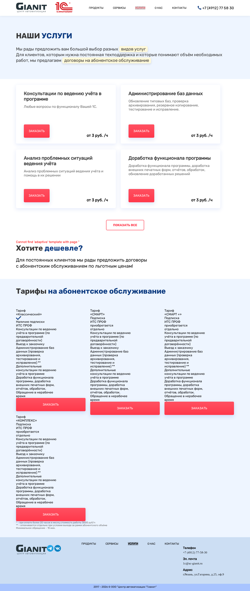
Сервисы (119, 8)
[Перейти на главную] (31, 8)
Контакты (179, 8)
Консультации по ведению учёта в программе (62, 96)
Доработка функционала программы (170, 158)
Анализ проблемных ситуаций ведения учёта (58, 160)
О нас (158, 8)
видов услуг (133, 49)
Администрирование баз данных (166, 93)
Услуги (140, 8)
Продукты (96, 8)
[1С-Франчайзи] (64, 8)
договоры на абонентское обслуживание (106, 60)
